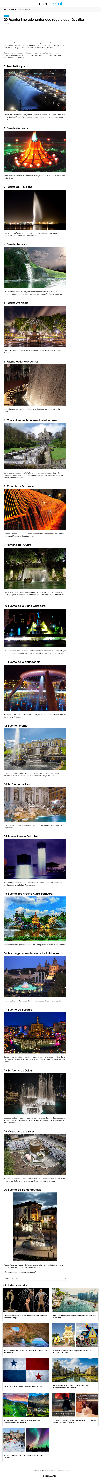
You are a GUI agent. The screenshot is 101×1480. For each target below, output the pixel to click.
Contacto (35, 1471)
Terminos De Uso (63, 1471)
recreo (50, 3)
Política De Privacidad (48, 1471)
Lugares (7, 15)
